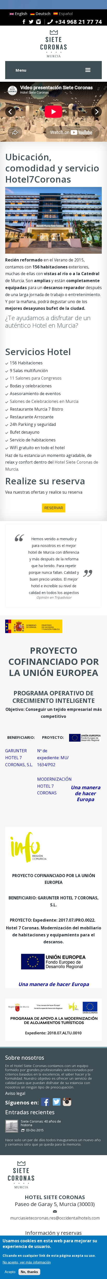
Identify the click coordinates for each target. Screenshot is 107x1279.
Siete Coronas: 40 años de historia (41, 1123)
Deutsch (42, 13)
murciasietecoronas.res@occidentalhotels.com (55, 1218)
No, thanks (29, 1272)
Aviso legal (15, 1093)
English (20, 13)
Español (65, 13)
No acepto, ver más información (27, 1262)
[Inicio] (53, 57)
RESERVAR (53, 508)
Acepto (10, 1272)
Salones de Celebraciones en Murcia (44, 401)
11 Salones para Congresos (36, 378)
